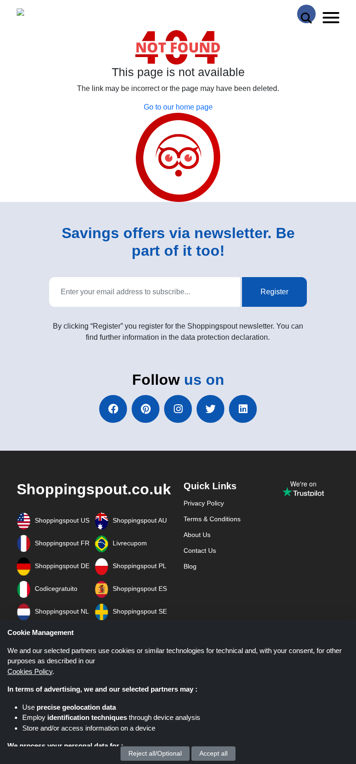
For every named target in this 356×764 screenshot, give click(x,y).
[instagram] (178, 409)
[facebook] (113, 409)
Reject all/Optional (155, 753)
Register (274, 292)
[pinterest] (145, 409)
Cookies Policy (29, 671)
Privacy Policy (204, 503)
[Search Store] (306, 14)
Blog (190, 566)
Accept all (213, 753)
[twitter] (210, 409)
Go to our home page (178, 107)
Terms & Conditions (212, 519)
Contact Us (200, 550)
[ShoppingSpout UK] (52, 14)
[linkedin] (243, 409)
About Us (197, 534)
